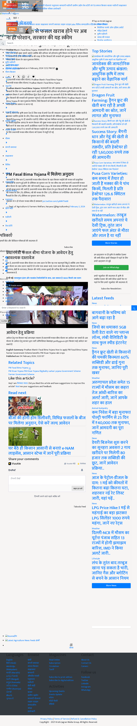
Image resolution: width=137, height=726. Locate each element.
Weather (96, 378)
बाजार (109, 5)
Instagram (86, 687)
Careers (84, 666)
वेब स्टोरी (86, 5)
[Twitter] (6, 263)
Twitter (84, 680)
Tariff (51, 669)
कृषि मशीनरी (10, 62)
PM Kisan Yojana (15, 371)
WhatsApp (85, 690)
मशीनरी (69, 5)
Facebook (85, 677)
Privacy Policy (46, 719)
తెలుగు (9, 695)
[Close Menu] (1, 39)
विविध (78, 24)
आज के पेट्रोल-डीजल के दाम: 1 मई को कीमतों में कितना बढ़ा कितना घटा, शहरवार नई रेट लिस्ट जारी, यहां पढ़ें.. (110, 488)
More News (111, 585)
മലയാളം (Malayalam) (11, 667)
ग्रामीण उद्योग (77, 5)
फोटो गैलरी (31, 9)
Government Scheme (71, 371)
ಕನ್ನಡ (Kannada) (13, 682)
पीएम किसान (10, 72)
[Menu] (9, 2)
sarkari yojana (55, 371)
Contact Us (86, 663)
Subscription (54, 663)
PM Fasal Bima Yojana (18, 368)
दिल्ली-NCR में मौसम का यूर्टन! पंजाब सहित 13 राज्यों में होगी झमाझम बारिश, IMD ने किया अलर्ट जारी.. (110, 543)
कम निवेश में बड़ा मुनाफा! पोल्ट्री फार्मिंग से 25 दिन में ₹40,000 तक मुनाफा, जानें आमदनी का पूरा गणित (111, 423)
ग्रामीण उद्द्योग (33, 695)
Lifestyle (96, 559)
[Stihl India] (19, 30)
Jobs (73, 24)
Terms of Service (61, 719)
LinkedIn (85, 683)
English (9, 660)
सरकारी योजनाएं (45, 5)
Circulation (54, 666)
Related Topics (21, 362)
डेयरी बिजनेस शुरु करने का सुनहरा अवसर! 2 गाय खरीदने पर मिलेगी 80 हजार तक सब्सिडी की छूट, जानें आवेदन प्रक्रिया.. (111, 455)
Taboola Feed (80, 506)
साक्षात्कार (123, 5)
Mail (17, 386)
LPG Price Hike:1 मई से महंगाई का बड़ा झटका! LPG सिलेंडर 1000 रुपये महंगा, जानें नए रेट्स (111, 515)
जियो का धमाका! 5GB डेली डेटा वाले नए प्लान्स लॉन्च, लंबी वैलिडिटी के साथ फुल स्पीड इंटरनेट (110, 335)
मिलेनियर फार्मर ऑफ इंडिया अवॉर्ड (18, 56)
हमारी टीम (9, 298)
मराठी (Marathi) (13, 673)
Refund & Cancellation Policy (84, 719)
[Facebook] (6, 257)
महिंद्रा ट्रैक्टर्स (10, 59)
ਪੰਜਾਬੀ (9, 692)
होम (19, 5)
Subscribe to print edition (60, 677)
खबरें (29, 660)
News (94, 323)
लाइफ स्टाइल (66, 24)
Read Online (54, 660)
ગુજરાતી (10, 698)
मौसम (27, 5)
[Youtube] (6, 270)
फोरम (7, 292)
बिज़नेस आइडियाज (12, 69)
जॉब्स (71, 647)
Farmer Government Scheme (21, 374)
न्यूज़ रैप (21, 24)
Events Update (55, 694)
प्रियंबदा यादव (22, 383)
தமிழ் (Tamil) (12, 676)
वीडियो (38, 9)
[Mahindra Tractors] (41, 30)
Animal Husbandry (100, 408)
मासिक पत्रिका (47, 9)
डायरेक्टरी (57, 9)
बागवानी (62, 5)
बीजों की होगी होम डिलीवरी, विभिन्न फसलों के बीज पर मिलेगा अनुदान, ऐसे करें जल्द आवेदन (47, 420)
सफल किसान (101, 5)
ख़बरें (23, 5)
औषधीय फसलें (33, 676)
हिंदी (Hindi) (11, 663)
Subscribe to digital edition (61, 680)
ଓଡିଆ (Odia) (11, 685)
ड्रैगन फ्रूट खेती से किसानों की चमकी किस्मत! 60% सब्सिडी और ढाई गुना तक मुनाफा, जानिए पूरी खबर (111, 362)
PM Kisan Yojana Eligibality (36, 371)
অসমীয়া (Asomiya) (13, 689)
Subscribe (68, 247)
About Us (85, 660)
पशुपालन (55, 5)
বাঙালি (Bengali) (12, 679)
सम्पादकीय (22, 9)
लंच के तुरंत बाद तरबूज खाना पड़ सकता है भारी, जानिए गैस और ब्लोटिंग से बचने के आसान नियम (110, 570)
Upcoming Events (57, 691)
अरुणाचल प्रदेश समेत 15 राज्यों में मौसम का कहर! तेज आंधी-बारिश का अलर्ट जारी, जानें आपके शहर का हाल (111, 393)
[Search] (14, 13)
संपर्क (7, 301)
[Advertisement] (111, 607)
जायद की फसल (11, 65)
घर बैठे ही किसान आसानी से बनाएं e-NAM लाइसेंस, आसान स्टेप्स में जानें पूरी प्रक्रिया (41, 451)
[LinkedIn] (6, 267)
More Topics (11, 315)
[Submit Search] (134, 308)
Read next (17, 392)
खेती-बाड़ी (34, 5)
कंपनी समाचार (12, 9)
